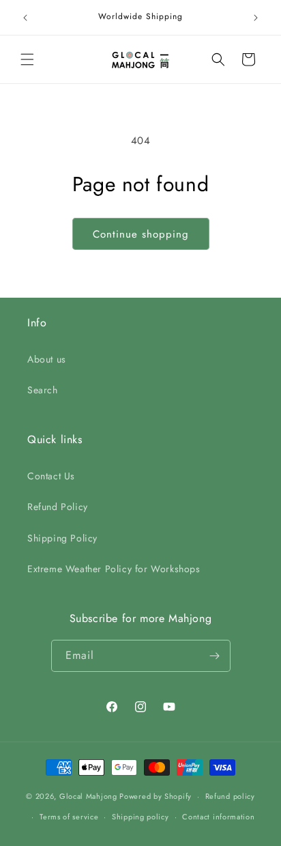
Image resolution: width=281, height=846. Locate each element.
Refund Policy (57, 506)
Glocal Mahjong (88, 796)
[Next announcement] (256, 18)
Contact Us (51, 476)
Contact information (218, 816)
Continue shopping (141, 234)
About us (46, 359)
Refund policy (230, 796)
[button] (27, 59)
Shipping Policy (62, 538)
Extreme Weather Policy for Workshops (114, 569)
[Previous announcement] (25, 18)
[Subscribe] (215, 656)
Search (42, 390)
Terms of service (69, 816)
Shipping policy (140, 816)
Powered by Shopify (155, 796)
